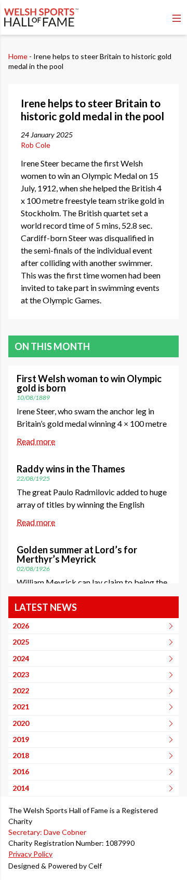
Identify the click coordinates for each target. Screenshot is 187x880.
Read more (36, 441)
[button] (176, 18)
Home (18, 56)
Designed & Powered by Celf (55, 865)
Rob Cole (35, 145)
